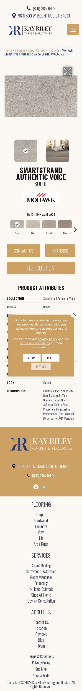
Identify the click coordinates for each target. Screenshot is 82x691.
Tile (41, 538)
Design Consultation (41, 601)
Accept (32, 358)
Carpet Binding (41, 565)
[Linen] (33, 224)
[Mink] (65, 224)
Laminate (41, 526)
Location (41, 628)
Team (41, 646)
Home (8, 50)
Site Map (41, 669)
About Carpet (36, 50)
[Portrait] (49, 224)
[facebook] (35, 487)
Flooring (20, 50)
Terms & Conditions (41, 656)
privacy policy (47, 339)
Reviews (41, 634)
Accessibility (41, 675)
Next (75, 148)
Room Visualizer (41, 577)
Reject (51, 358)
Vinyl (41, 532)
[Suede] (17, 224)
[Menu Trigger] (73, 29)
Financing (60, 251)
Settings (41, 366)
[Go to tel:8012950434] (41, 8)
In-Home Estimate (41, 589)
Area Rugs (41, 544)
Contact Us (23, 251)
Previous (7, 148)
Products (53, 50)
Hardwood (41, 520)
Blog (41, 640)
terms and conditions (35, 343)
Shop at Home (41, 595)
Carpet (41, 514)
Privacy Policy (41, 663)
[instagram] (44, 487)
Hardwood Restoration (41, 571)
